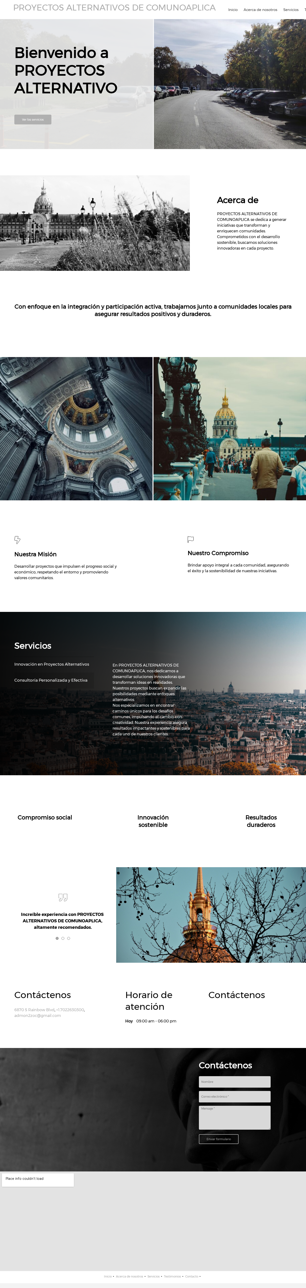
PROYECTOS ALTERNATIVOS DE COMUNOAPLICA (114, 7)
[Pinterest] (226, 1011)
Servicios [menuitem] (154, 1276)
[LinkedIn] (219, 1011)
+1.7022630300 (70, 1010)
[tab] (54, 665)
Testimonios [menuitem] (172, 1276)
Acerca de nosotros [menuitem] (129, 1276)
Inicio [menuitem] (108, 1276)
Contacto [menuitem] (191, 1276)
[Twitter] (212, 1011)
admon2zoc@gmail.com (37, 1015)
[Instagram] (233, 1011)
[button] (76, 428)
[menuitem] (232, 9)
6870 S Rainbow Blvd (34, 1010)
